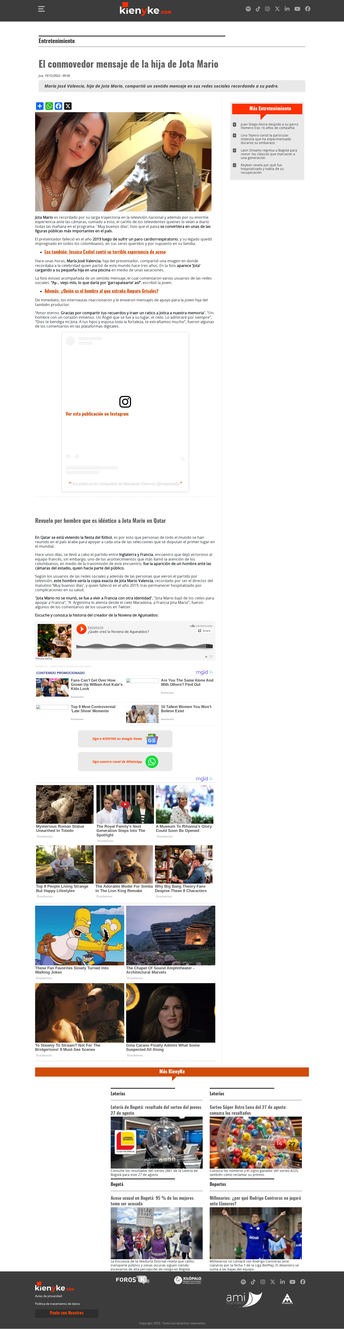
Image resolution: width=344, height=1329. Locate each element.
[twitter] (277, 9)
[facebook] (307, 9)
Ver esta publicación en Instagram (97, 414)
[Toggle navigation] (41, 8)
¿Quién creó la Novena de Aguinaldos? (71, 666)
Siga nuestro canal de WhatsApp (117, 761)
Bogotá (117, 1184)
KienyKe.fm (41, 666)
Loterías (118, 1094)
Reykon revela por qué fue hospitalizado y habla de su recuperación (262, 169)
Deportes (218, 1184)
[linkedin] (287, 9)
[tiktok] (258, 9)
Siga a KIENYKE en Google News (117, 738)
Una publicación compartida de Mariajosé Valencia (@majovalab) (125, 484)
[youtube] (297, 9)
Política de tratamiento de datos (57, 1304)
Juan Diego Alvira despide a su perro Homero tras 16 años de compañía (269, 126)
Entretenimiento (57, 41)
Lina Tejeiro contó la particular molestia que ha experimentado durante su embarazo (266, 139)
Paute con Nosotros (67, 1313)
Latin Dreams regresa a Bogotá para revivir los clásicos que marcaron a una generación (269, 154)
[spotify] (248, 9)
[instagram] (267, 9)
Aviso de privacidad (48, 1296)
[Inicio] (145, 9)
